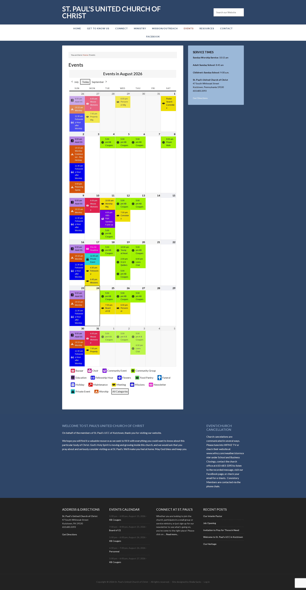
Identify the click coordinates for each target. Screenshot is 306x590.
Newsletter (160, 384)
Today (85, 81)
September (98, 81)
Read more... (172, 534)
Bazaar (79, 370)
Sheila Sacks (195, 581)
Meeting (121, 384)
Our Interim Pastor (212, 516)
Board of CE (115, 530)
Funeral (166, 377)
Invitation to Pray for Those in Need (221, 530)
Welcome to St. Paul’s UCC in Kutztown (223, 537)
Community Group (146, 370)
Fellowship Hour (104, 377)
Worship (104, 391)
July (76, 81)
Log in (207, 581)
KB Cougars (115, 519)
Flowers (126, 377)
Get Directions (200, 98)
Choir (95, 370)
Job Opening (209, 523)
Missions (140, 384)
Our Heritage (209, 544)
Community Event (117, 370)
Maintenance (100, 384)
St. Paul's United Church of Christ (111, 12)
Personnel (114, 551)
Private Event (83, 391)
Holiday (80, 384)
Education (81, 377)
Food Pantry (146, 377)
